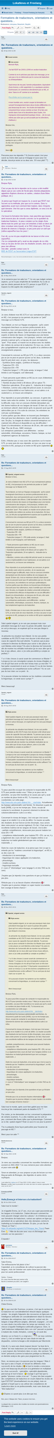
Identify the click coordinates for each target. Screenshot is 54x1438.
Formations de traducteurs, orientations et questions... (26, 19)
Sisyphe (27, 24)
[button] (16, 32)
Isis (6, 166)
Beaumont (20, 24)
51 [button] (41, 32)
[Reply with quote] (46, 39)
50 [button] (37, 32)
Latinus (13, 1182)
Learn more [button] (10, 1426)
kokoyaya (13, 24)
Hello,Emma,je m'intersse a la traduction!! (21, 1199)
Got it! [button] (16, 1433)
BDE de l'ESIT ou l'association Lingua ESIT (18, 251)
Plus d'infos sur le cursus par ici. (21, 97)
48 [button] (29, 32)
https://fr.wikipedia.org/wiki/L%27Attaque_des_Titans (22, 1228)
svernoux (9, 1245)
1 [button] (23, 32)
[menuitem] (7, 8)
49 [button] (33, 32)
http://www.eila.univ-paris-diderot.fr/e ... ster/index (21, 802)
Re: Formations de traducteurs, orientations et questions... (27, 46)
